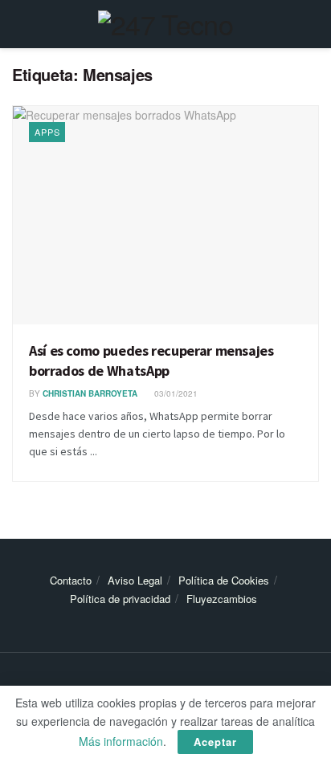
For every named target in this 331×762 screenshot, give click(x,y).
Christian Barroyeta (90, 393)
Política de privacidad (120, 598)
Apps (47, 131)
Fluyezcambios (221, 598)
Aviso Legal (135, 580)
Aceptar (215, 741)
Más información (121, 741)
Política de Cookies (223, 580)
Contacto (71, 580)
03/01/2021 (175, 393)
